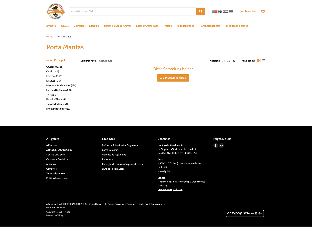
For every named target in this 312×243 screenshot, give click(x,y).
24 (223, 60)
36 (228, 60)
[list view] (263, 60)
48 (234, 60)
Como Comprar (110, 149)
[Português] (214, 11)
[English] (220, 11)
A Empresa (51, 145)
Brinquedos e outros (237, 25)
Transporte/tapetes (210, 25)
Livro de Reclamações (113, 168)
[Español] (225, 11)
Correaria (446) (54, 76)
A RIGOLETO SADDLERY (59, 149)
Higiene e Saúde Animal (118, 25)
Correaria (79, 25)
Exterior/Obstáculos (147, 25)
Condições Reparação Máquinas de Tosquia (123, 164)
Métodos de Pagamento (114, 154)
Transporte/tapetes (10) (58, 104)
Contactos (51, 168)
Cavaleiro (51, 25)
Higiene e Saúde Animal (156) (61, 85)
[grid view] (259, 60)
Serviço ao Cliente (55, 154)
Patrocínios (107, 159)
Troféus (167, 25)
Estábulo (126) (53, 80)
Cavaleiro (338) (54, 66)
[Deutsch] (231, 11)
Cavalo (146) (52, 71)
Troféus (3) (51, 94)
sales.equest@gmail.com (170, 189)
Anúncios (51, 164)
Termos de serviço (55, 173)
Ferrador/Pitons (186, 25)
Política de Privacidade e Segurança (120, 145)
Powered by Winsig (54, 215)
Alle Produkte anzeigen (173, 77)
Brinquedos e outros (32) (58, 108)
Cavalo (65, 25)
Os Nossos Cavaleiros (57, 159)
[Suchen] (200, 11)
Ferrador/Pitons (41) (56, 99)
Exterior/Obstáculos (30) (59, 90)
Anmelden (250, 11)
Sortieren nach (88, 60)
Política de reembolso (57, 178)
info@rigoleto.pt (166, 171)
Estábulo (94, 25)
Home (49, 36)
